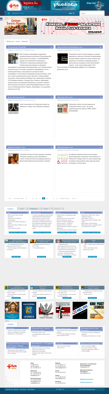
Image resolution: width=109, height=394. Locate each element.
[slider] (21, 26)
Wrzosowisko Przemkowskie (63, 346)
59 (47, 198)
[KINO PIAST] (97, 310)
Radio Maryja (30, 389)
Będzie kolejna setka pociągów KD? (16, 350)
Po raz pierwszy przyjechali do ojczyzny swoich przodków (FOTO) (66, 334)
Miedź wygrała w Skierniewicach (89, 223)
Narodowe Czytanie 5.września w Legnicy (67, 230)
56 (36, 198)
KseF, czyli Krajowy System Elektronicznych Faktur (90, 248)
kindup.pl (93, 389)
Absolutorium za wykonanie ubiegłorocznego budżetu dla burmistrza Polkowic (41, 352)
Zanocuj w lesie (60, 347)
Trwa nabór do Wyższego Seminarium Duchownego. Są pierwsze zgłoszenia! (41, 220)
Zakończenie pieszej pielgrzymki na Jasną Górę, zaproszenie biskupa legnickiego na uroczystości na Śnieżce (66, 253)
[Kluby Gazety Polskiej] (46, 310)
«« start (9, 198)
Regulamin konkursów (86, 379)
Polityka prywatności (86, 382)
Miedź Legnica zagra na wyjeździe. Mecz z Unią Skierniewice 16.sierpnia (91, 225)
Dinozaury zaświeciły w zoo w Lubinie (17, 330)
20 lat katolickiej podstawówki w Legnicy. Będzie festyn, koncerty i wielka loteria (42, 224)
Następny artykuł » (65, 198)
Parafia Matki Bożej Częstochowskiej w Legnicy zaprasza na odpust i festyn (41, 217)
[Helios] (80, 310)
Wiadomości (10, 41)
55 (33, 198)
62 (57, 198)
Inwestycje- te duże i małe (38, 332)
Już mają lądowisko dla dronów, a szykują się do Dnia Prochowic (15, 245)
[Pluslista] (65, 5)
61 (53, 198)
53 (26, 198)
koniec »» (74, 198)
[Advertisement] (54, 272)
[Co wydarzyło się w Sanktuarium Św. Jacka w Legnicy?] (12, 310)
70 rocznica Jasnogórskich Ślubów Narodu (42, 215)
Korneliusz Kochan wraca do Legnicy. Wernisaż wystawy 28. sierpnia (66, 219)
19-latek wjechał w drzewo (14, 228)
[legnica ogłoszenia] (29, 310)
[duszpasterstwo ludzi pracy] (63, 310)
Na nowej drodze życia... (39, 248)
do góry (60, 389)
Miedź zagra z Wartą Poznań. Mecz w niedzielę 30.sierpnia (90, 215)
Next (39, 26)
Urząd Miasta (23, 389)
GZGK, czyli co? (88, 294)
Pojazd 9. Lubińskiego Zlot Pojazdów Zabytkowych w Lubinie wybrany (16, 333)
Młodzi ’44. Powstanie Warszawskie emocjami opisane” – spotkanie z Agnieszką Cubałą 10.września (65, 223)
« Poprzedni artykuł (18, 198)
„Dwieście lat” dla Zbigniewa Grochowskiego (14, 219)
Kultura (18, 41)
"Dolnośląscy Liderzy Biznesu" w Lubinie (91, 336)
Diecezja (16, 389)
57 (40, 198)
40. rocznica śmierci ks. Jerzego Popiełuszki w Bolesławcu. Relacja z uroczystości (90, 349)
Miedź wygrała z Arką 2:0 (88, 218)
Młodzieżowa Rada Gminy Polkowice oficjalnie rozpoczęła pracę (41, 348)
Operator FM (9, 389)
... (29, 198)
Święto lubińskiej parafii (87, 346)
